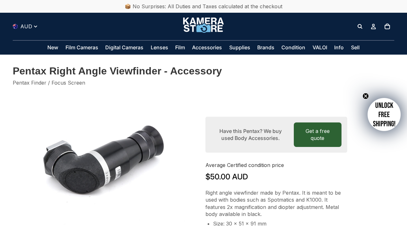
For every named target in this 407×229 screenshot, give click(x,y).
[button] (384, 114)
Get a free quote (318, 134)
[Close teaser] (365, 96)
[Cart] (387, 26)
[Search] (360, 26)
